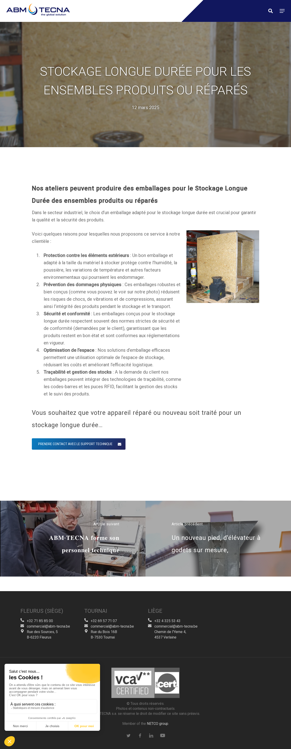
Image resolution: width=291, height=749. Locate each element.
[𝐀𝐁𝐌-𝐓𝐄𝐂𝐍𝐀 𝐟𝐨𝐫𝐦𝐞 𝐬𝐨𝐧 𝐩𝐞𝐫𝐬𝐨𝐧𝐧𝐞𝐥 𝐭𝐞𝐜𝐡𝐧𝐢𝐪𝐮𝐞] (73, 539)
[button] (282, 11)
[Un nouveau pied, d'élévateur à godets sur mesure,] (218, 539)
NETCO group (157, 723)
